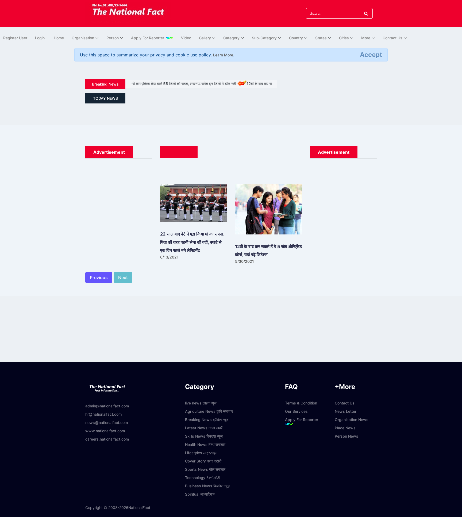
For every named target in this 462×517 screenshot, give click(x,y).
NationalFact (139, 507)
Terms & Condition (301, 403)
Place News (345, 428)
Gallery (205, 38)
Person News (346, 436)
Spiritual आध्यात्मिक (199, 494)
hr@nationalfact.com (103, 414)
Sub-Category (264, 38)
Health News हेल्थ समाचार (205, 444)
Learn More (223, 55)
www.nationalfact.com (105, 431)
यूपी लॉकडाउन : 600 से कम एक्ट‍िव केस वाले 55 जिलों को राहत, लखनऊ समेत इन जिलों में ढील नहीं (159, 83)
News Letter (345, 411)
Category (231, 38)
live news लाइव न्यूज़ (201, 403)
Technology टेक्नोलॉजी (202, 477)
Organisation (83, 38)
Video (186, 38)
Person (112, 38)
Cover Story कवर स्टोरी (203, 461)
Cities (344, 38)
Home (59, 38)
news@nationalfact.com (106, 422)
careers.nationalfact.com (107, 439)
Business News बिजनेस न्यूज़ (207, 486)
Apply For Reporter (148, 38)
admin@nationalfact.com (107, 406)
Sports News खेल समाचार (205, 469)
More (365, 38)
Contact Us (392, 38)
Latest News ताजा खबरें (203, 428)
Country (296, 38)
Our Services (296, 411)
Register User (15, 38)
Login (40, 38)
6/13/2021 (169, 257)
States (321, 38)
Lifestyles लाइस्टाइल (201, 452)
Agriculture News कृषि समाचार (209, 411)
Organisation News (351, 419)
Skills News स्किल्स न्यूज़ (204, 436)
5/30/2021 (244, 261)
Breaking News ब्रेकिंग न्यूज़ (207, 419)
